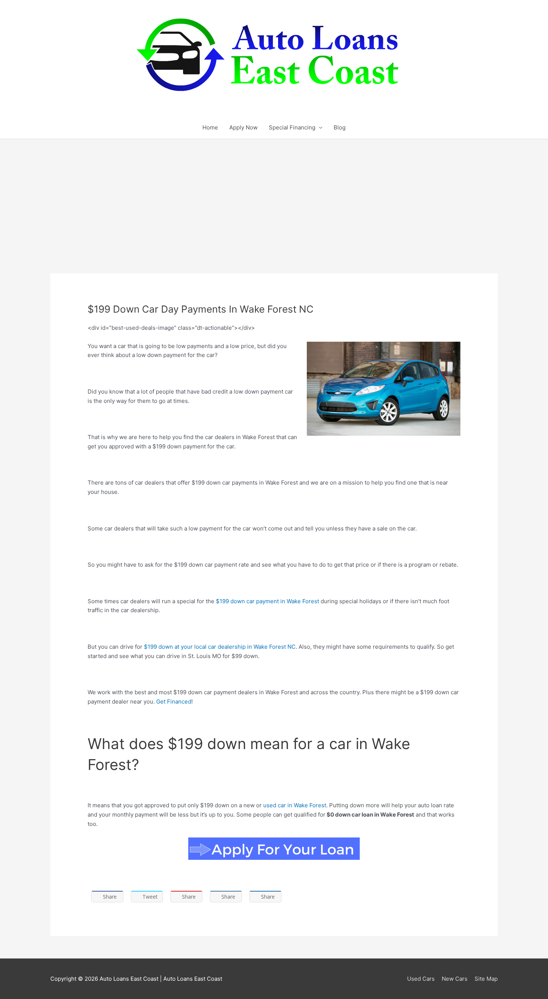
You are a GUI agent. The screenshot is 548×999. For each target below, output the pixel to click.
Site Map (486, 978)
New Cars (454, 978)
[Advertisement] (274, 195)
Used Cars (421, 978)
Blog (340, 127)
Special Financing (292, 127)
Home (210, 127)
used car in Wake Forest (294, 805)
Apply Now (243, 127)
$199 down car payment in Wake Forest (267, 601)
